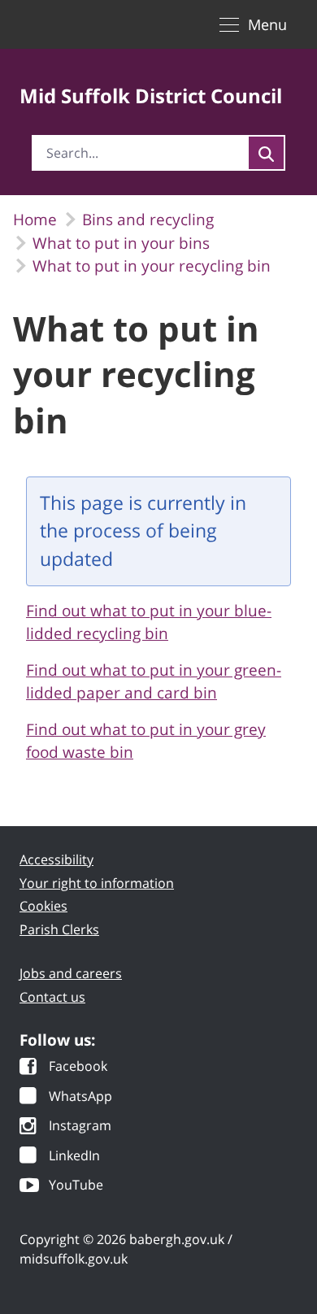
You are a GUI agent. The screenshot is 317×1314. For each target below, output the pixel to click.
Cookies (43, 906)
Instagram (80, 1126)
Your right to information (97, 883)
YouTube (76, 1186)
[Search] (266, 153)
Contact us (52, 997)
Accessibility (56, 859)
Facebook (78, 1067)
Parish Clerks (59, 929)
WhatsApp (80, 1097)
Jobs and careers (71, 973)
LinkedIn (74, 1156)
